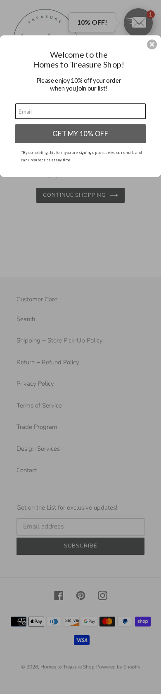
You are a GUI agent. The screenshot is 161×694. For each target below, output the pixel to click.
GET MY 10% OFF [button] (80, 133)
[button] (152, 44)
